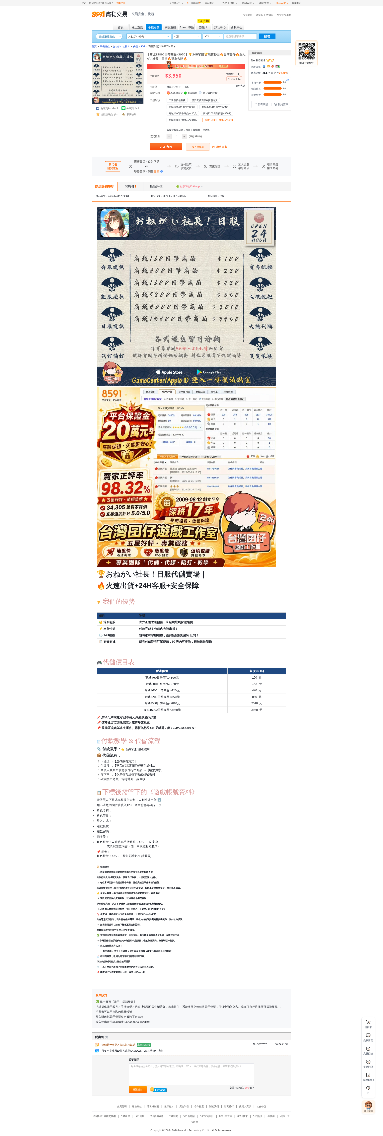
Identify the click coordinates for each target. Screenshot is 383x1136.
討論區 (259, 15)
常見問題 (247, 15)
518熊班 (257, 1116)
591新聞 (173, 1116)
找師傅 (194, 1121)
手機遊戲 (105, 46)
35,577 (266, 72)
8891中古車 (225, 1116)
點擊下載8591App (190, 186)
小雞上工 (285, 1116)
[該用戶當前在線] (158, 1089)
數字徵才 (169, 1106)
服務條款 (137, 1106)
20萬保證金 (176, 93)
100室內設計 (207, 1116)
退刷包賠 (192, 93)
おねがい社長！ (121, 46)
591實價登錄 (157, 1116)
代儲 (135, 46)
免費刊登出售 (284, 15)
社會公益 (261, 1106)
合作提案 (199, 1106)
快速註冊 (120, 3)
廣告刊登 (184, 1106)
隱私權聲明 (153, 1106)
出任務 (271, 1116)
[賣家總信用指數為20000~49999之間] (270, 60)
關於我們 (214, 1106)
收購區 (269, 15)
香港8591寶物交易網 (104, 1116)
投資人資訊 (245, 1106)
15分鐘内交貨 (210, 93)
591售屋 (139, 1116)
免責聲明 (122, 1106)
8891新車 (242, 1116)
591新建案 (189, 1116)
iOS (143, 46)
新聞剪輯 (229, 1106)
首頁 (94, 46)
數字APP (281, 3)
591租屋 (125, 1116)
